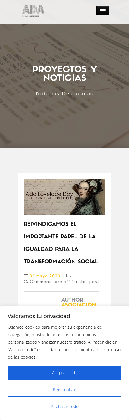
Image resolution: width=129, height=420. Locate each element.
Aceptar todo (64, 373)
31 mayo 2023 (44, 275)
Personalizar (64, 389)
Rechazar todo (65, 406)
